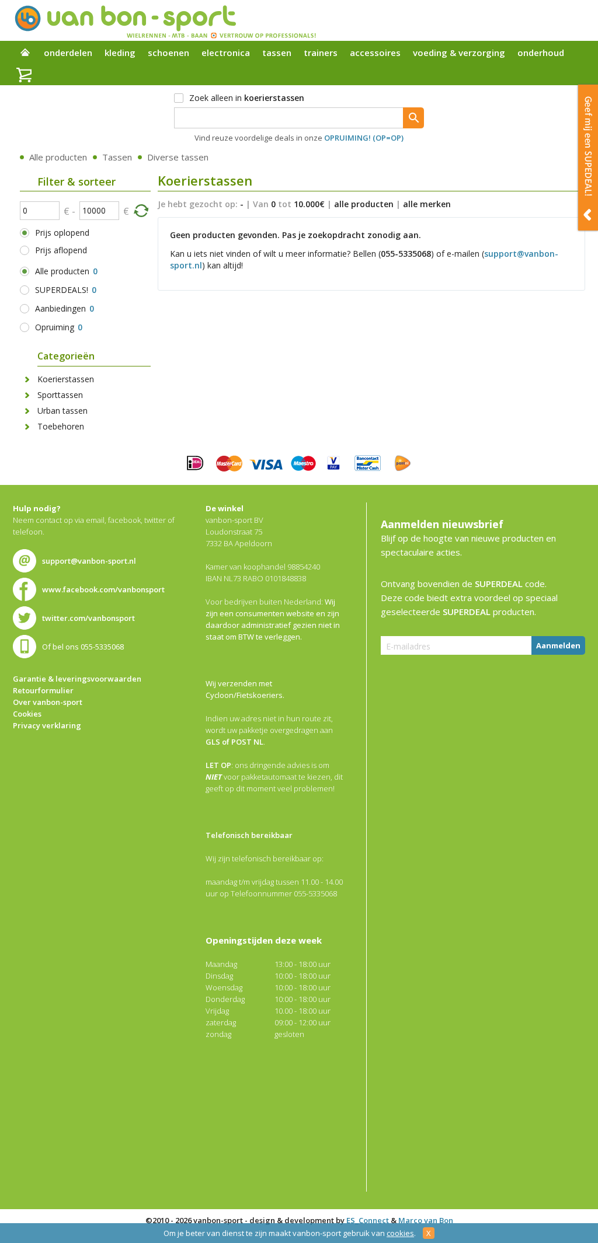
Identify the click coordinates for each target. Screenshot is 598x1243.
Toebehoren (60, 426)
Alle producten (58, 157)
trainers (321, 52)
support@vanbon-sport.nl (89, 561)
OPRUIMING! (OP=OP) (364, 137)
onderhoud (540, 52)
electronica (225, 52)
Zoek (413, 117)
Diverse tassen (177, 157)
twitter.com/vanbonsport (88, 618)
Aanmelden (558, 645)
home (25, 53)
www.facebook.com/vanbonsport (103, 589)
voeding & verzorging (459, 52)
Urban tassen (62, 410)
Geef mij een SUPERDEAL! (588, 158)
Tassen (117, 157)
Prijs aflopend (61, 250)
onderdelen (68, 52)
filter (140, 210)
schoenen (168, 52)
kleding (120, 52)
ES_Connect (367, 1220)
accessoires (375, 52)
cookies (400, 1233)
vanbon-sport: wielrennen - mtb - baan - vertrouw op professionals (165, 20)
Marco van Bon (425, 1220)
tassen (276, 52)
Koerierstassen (65, 379)
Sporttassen (60, 394)
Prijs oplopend (62, 232)
